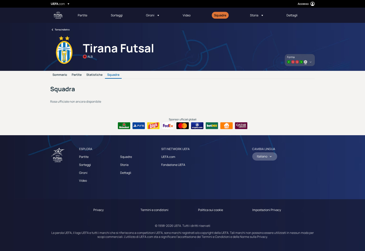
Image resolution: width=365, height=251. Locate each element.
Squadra (113, 75)
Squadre (126, 157)
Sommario (59, 75)
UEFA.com (168, 157)
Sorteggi (85, 165)
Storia (124, 165)
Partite (77, 75)
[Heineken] (124, 125)
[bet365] (212, 125)
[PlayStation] (139, 125)
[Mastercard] (182, 125)
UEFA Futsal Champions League (58, 15)
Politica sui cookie (210, 210)
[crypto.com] (197, 125)
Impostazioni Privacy (266, 210)
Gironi (83, 173)
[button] (153, 15)
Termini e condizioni (154, 210)
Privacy (98, 210)
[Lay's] (153, 125)
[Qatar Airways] (241, 125)
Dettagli (125, 173)
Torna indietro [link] (62, 29)
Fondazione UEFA (173, 165)
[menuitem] (89, 15)
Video (83, 180)
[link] (82, 15)
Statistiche (94, 75)
